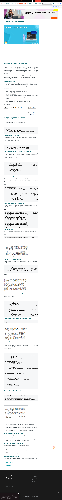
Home (6, 7)
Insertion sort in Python (10, 463)
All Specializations (37, 3)
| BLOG (3, 3)
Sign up (33, 482)
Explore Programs (35, 478)
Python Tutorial (28, 7)
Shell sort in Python (9, 462)
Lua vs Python (8, 465)
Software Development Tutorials (20, 7)
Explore (7, 3)
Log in (54, 3)
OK (18, 493)
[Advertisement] (49, 34)
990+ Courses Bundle (21, 3)
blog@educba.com (57, 6)
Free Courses (13, 3)
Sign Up (58, 3)
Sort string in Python (10, 466)
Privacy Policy (9, 498)
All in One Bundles (35, 481)
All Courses (29, 3)
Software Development (11, 7)
